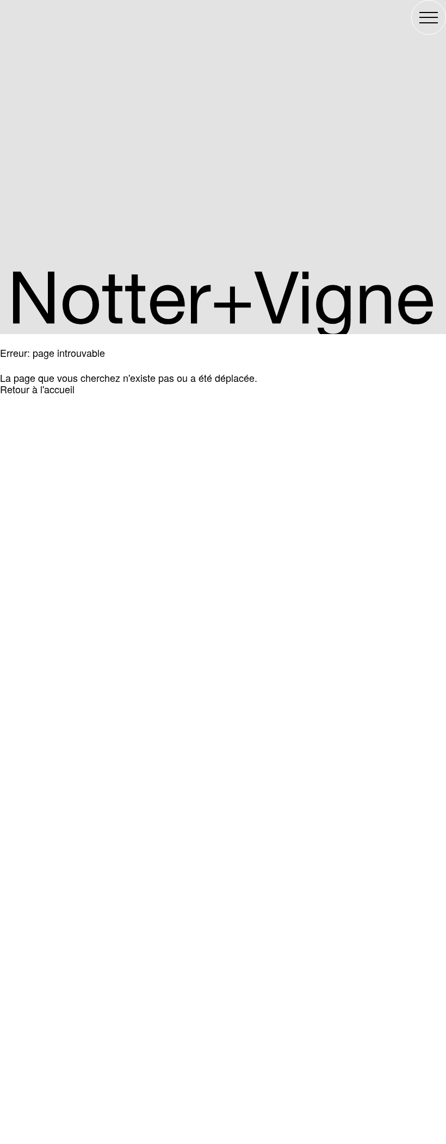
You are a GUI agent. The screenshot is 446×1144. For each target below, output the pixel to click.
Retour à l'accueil (37, 389)
